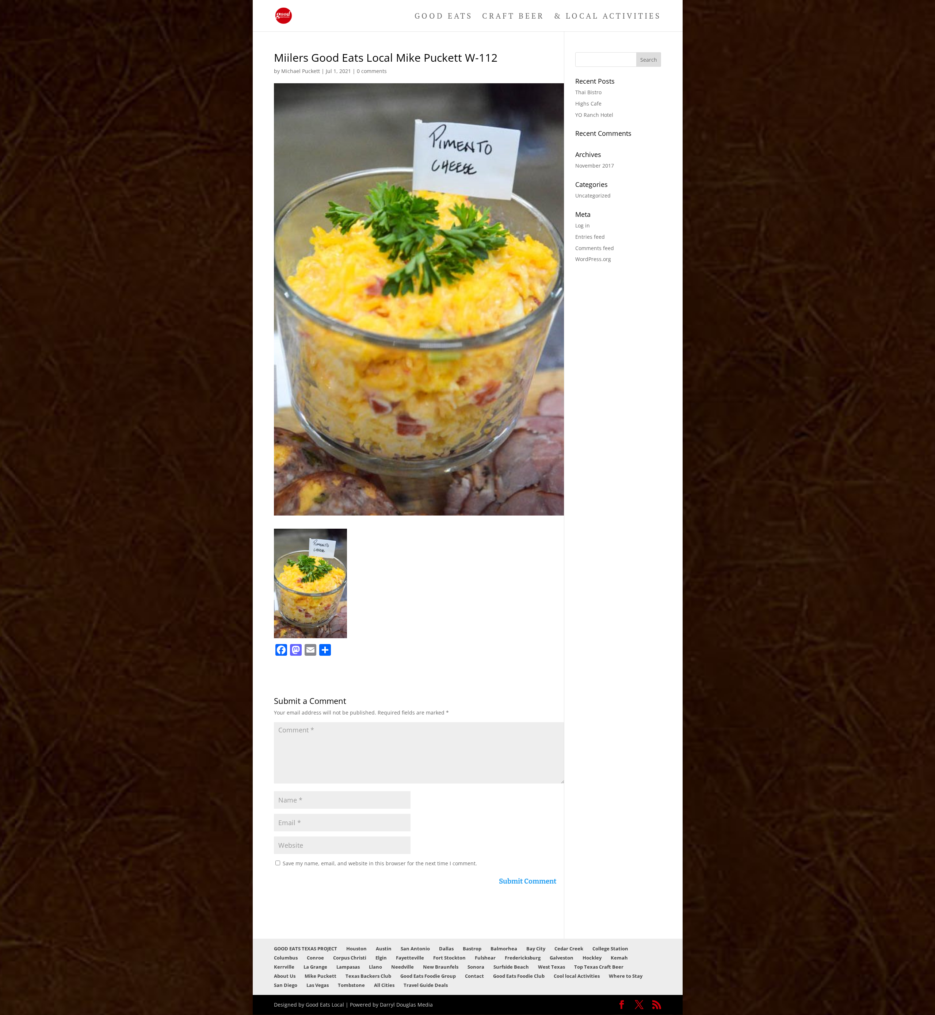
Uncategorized (593, 195)
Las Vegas (317, 985)
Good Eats (444, 17)
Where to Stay (625, 976)
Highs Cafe (588, 103)
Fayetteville (410, 957)
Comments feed (594, 248)
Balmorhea (504, 948)
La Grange (315, 967)
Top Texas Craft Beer (598, 967)
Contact (474, 976)
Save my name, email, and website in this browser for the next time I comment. (380, 863)
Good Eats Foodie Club (519, 976)
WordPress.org (593, 259)
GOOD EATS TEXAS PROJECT (305, 948)
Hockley (592, 957)
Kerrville (284, 967)
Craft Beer (513, 17)
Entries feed (590, 236)
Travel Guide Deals (426, 985)
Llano (375, 967)
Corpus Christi (349, 957)
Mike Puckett (320, 976)
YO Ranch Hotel (594, 114)
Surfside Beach (511, 967)
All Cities (384, 985)
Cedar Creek (568, 948)
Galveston (561, 957)
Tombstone (351, 985)
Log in (582, 225)
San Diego (285, 985)
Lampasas (348, 967)
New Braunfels (440, 967)
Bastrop (472, 948)
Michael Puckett (300, 71)
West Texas (551, 967)
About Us (284, 976)
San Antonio (415, 948)
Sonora (476, 967)
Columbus (286, 957)
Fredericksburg (523, 957)
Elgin (381, 957)
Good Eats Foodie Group (428, 976)
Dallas (446, 948)
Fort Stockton (449, 957)
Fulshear (485, 957)
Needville (402, 967)
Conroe (315, 957)
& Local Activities (607, 17)
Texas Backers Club (368, 976)
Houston (356, 948)
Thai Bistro (588, 92)
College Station (610, 948)
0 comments (372, 71)
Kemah (619, 957)
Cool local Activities (577, 976)
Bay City (535, 948)
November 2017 (594, 165)
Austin (384, 948)
